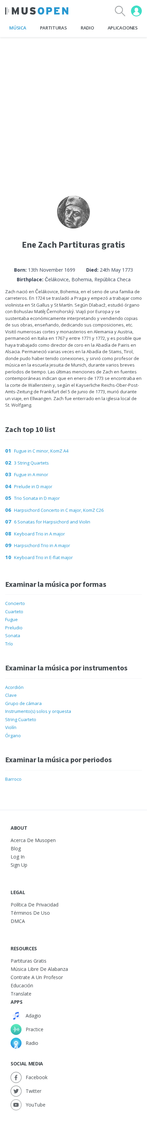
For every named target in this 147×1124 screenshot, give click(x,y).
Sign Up (19, 865)
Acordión (14, 687)
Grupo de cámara (23, 703)
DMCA (18, 921)
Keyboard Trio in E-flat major (43, 557)
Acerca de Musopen (33, 840)
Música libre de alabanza (39, 969)
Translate (21, 993)
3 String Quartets (31, 463)
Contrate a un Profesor (37, 977)
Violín (10, 727)
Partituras (53, 28)
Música (17, 28)
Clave (11, 695)
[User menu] (136, 10)
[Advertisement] (73, 111)
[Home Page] (36, 11)
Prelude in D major (33, 486)
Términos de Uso (30, 913)
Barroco (13, 779)
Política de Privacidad (34, 904)
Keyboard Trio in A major (39, 534)
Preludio (14, 628)
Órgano (13, 735)
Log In (18, 856)
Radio (87, 28)
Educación (22, 985)
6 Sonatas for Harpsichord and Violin (52, 522)
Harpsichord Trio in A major (42, 545)
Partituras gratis (28, 961)
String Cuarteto (20, 719)
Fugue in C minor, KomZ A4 (41, 451)
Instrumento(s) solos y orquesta (38, 711)
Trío (9, 644)
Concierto (15, 603)
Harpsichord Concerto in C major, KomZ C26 (59, 510)
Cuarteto (14, 611)
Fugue (11, 619)
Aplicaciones (123, 28)
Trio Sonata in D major (37, 498)
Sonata (12, 635)
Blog (16, 848)
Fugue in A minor (31, 474)
